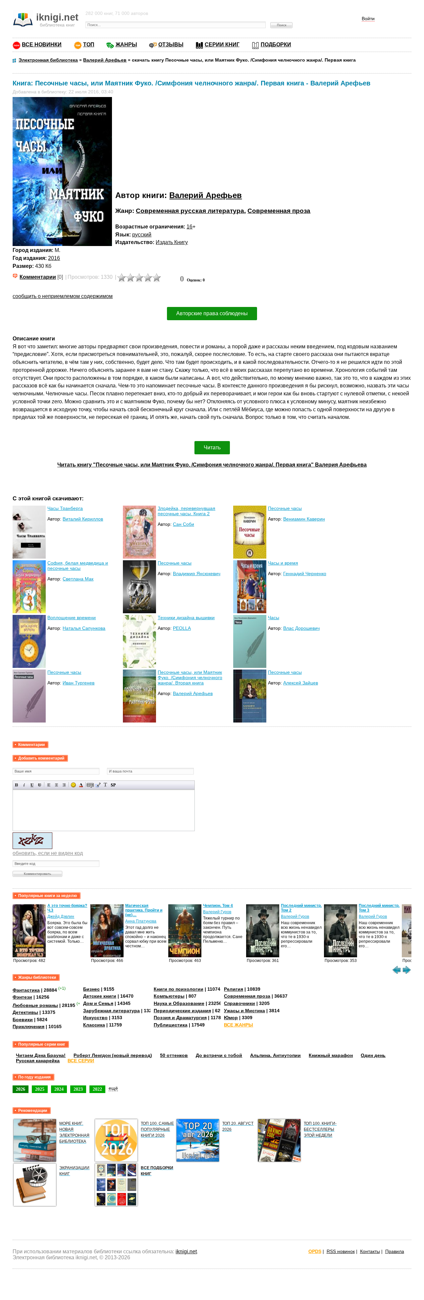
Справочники (239, 1003)
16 (189, 226)
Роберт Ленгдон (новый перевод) (113, 1055)
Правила (394, 1251)
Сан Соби (183, 524)
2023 (78, 1089)
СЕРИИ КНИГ (222, 44)
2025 (39, 1089)
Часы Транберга (65, 508)
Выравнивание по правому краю (64, 785)
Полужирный (17, 785)
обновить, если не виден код (48, 853)
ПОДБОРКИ (276, 44)
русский (141, 234)
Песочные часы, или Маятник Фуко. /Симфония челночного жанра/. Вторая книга (190, 677)
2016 (54, 258)
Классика (94, 1024)
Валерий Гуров (217, 912)
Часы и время (283, 563)
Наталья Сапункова (84, 628)
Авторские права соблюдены (212, 313)
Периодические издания (182, 1010)
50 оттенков (174, 1055)
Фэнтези (22, 997)
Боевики (23, 1019)
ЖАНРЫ (126, 44)
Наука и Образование (179, 1003)
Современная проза (278, 210)
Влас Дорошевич (301, 628)
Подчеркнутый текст (32, 785)
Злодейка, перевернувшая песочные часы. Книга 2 (186, 511)
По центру (56, 785)
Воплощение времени (71, 617)
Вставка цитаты (98, 785)
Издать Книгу (172, 242)
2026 (20, 1089)
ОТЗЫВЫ (171, 44)
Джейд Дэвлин (60, 916)
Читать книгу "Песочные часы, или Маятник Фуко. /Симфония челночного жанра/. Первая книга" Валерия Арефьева (212, 465)
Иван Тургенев (78, 682)
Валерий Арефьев (205, 195)
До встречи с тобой (219, 1055)
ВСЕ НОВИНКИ (42, 44)
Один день (373, 1055)
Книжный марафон (331, 1055)
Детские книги (99, 996)
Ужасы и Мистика (244, 1010)
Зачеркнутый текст (39, 785)
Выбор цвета (81, 785)
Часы (273, 617)
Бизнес (91, 989)
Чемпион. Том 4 (218, 905)
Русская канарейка (38, 1060)
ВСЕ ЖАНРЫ (238, 1024)
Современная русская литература (190, 210)
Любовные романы (35, 1005)
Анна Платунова (140, 921)
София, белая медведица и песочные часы (77, 565)
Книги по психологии (178, 989)
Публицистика (170, 1024)
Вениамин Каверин (304, 519)
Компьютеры (169, 996)
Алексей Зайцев (300, 682)
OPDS (314, 1251)
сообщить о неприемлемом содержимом (63, 296)
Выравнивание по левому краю (49, 785)
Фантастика (26, 990)
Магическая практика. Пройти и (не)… (143, 910)
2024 (59, 1089)
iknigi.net (186, 1251)
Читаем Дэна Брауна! (41, 1055)
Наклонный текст (24, 785)
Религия (233, 989)
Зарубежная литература (111, 1010)
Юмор (231, 1017)
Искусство (95, 1017)
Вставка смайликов (73, 785)
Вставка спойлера (113, 785)
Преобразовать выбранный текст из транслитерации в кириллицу (105, 785)
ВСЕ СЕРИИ (81, 1060)
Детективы (25, 1012)
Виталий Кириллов (83, 519)
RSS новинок (341, 1251)
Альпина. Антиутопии (275, 1055)
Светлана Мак (78, 578)
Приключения (28, 1026)
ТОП (88, 44)
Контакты (370, 1251)
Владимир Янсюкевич (196, 573)
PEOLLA (182, 628)
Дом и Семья (98, 1003)
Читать (212, 447)
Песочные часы (285, 508)
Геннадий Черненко (304, 573)
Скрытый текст (90, 785)
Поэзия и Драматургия (180, 1017)
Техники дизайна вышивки (186, 617)
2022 (97, 1089)
